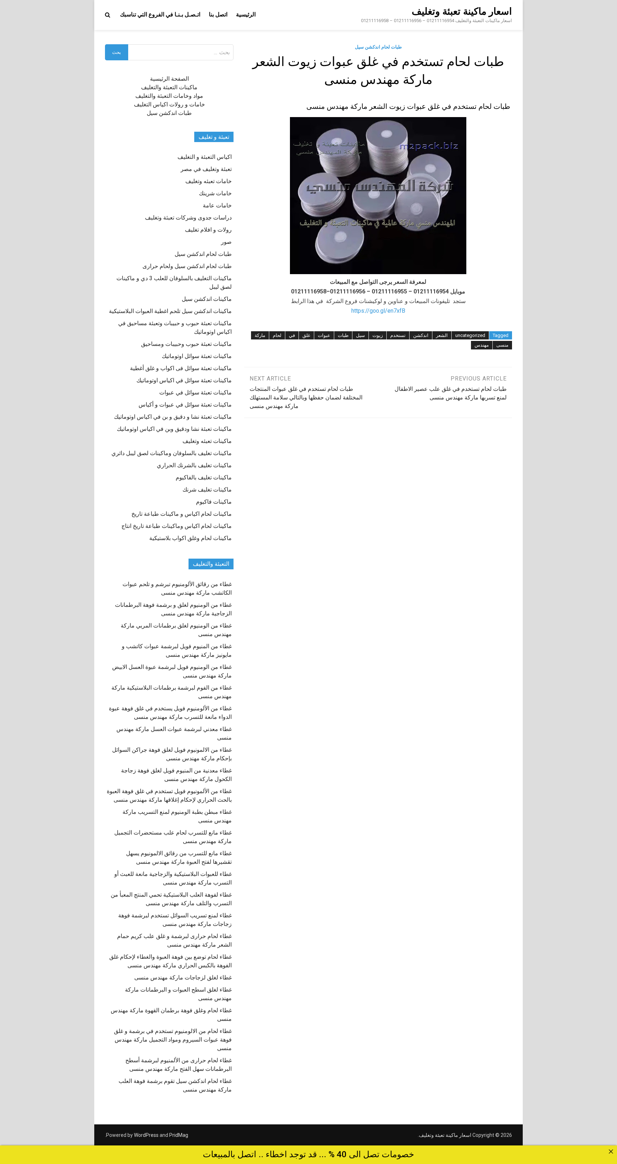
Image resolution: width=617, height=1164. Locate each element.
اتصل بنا (218, 14)
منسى (502, 345)
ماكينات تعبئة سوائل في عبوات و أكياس (185, 404)
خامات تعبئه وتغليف (208, 181)
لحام (277, 335)
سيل (360, 335)
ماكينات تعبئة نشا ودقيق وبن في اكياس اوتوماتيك (174, 428)
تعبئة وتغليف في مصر (206, 169)
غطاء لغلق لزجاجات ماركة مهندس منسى (183, 977)
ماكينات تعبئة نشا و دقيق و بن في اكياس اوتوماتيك (173, 416)
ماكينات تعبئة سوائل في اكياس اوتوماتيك (184, 380)
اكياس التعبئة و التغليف (204, 156)
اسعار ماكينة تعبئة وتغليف (462, 11)
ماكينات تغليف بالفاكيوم (204, 477)
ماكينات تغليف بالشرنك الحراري (194, 465)
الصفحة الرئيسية (169, 79)
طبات (343, 335)
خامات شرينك (215, 193)
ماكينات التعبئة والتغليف (169, 87)
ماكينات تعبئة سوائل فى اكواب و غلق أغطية (181, 368)
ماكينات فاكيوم (214, 501)
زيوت (377, 335)
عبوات (324, 335)
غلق (306, 335)
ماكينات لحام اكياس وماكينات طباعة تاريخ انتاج (176, 526)
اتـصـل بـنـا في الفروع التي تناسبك (160, 14)
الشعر (442, 335)
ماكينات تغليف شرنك (207, 489)
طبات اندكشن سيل (169, 113)
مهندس (482, 345)
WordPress (146, 1135)
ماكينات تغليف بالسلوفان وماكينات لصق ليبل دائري (171, 453)
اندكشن (420, 335)
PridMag (178, 1135)
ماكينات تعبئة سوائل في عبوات (195, 392)
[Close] (611, 1151)
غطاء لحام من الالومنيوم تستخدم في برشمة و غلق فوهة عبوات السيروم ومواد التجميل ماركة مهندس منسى (173, 1040)
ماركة (260, 335)
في (292, 335)
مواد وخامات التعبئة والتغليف (169, 96)
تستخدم (398, 335)
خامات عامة (217, 205)
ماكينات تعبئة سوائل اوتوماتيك (197, 356)
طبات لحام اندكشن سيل (378, 47)
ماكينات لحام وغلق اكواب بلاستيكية (190, 538)
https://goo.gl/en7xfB (378, 310)
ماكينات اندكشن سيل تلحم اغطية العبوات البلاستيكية (170, 311)
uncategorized (470, 335)
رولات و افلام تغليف (208, 229)
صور (226, 241)
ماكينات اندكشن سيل (207, 299)
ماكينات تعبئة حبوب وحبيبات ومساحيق (186, 344)
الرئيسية (246, 14)
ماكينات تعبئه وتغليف (207, 441)
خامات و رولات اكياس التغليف (169, 104)
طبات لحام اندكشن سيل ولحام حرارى (187, 266)
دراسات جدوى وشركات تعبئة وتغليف (188, 217)
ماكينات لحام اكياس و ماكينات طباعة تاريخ (181, 513)
